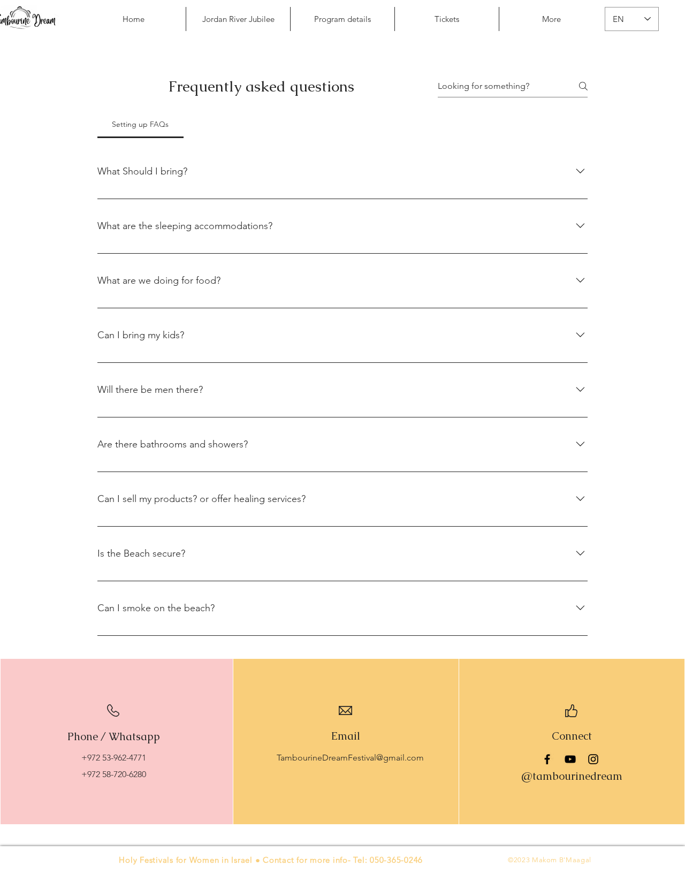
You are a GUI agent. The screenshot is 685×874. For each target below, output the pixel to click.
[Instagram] (593, 759)
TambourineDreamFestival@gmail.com (350, 758)
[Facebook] (547, 759)
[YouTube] (570, 759)
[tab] (140, 124)
